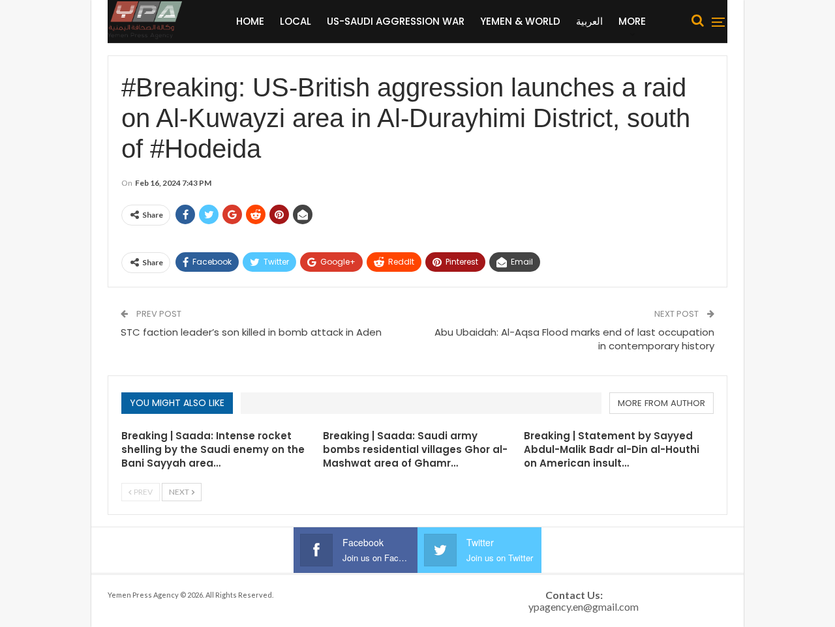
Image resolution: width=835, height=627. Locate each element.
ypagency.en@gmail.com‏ (583, 606)
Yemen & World (520, 21)
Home (250, 21)
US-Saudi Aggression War (395, 21)
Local (295, 21)
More (632, 21)
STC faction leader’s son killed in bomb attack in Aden (251, 332)
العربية (589, 21)
